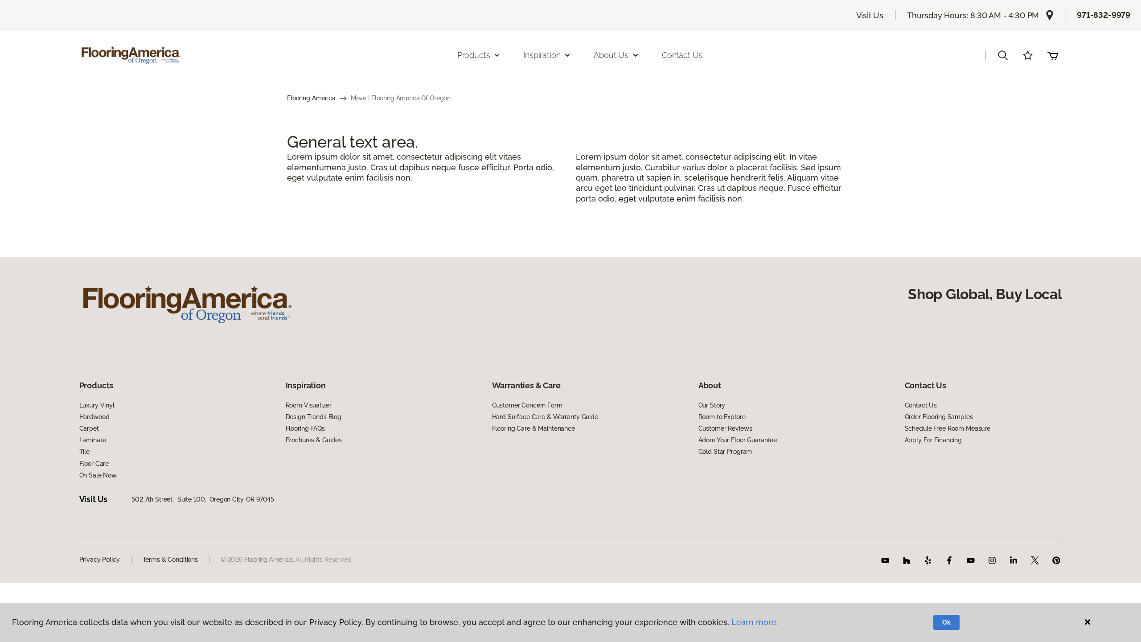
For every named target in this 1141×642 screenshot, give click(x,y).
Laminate (92, 440)
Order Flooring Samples (939, 416)
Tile (84, 451)
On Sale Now (98, 475)
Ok (946, 622)
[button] (1003, 55)
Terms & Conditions (170, 559)
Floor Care (94, 463)
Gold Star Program (725, 451)
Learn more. (754, 622)
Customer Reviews (725, 428)
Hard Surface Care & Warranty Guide (545, 416)
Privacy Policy (99, 559)
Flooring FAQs (305, 428)
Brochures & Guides (314, 440)
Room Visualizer (309, 405)
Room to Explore (722, 416)
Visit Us (870, 15)
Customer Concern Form (527, 405)
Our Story (712, 405)
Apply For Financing (933, 440)
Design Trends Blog (313, 416)
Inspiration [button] (541, 55)
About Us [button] (611, 55)
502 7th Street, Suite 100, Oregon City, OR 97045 (202, 499)
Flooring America (311, 98)
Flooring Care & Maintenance (533, 428)
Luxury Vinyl (97, 405)
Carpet (89, 428)
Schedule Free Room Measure (947, 428)
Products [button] (473, 55)
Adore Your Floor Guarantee (737, 440)
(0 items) (1052, 55)
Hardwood (94, 416)
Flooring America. (269, 559)
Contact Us (682, 55)
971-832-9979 (1103, 15)
